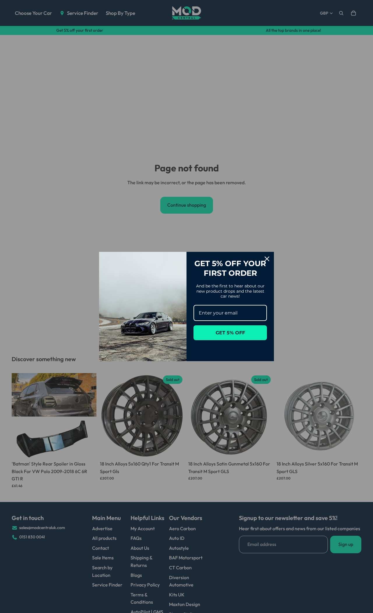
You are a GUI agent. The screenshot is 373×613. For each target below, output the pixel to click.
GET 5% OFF (230, 333)
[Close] (267, 259)
